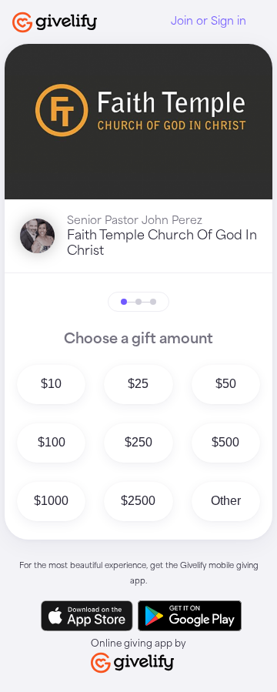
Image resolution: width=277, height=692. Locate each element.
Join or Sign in (208, 21)
